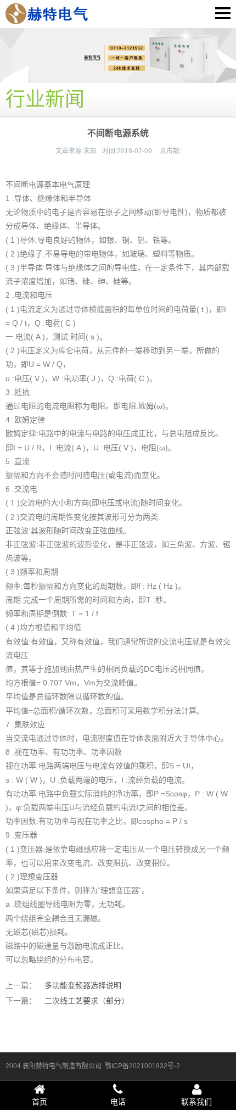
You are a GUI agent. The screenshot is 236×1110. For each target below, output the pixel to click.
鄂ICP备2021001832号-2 (142, 1066)
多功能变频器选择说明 (82, 985)
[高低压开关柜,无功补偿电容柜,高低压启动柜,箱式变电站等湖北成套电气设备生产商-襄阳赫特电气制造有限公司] (46, 13)
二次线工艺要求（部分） (86, 1000)
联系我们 (196, 1101)
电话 (118, 1101)
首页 (39, 1101)
